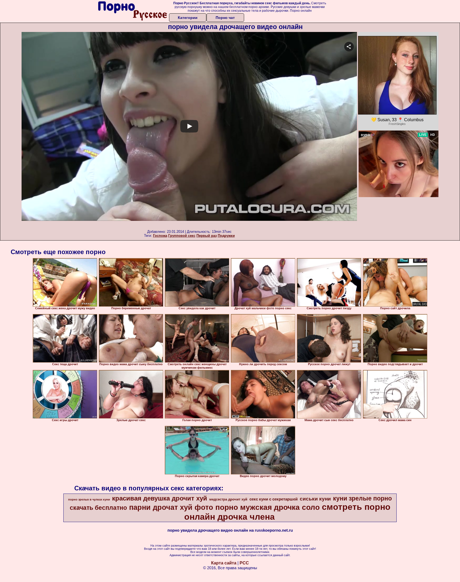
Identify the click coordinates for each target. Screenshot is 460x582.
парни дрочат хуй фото (171, 507)
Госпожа (160, 236)
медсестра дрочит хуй (228, 499)
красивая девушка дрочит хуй (159, 498)
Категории (188, 17)
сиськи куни (315, 499)
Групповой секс (181, 236)
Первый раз (206, 236)
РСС (244, 563)
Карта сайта (223, 563)
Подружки (226, 236)
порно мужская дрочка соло (267, 507)
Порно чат (225, 17)
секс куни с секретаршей (273, 499)
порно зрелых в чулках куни (89, 499)
